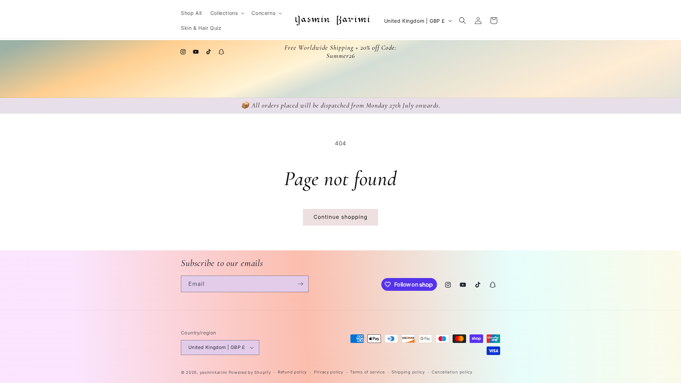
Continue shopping (340, 216)
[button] (227, 13)
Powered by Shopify (250, 372)
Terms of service (367, 372)
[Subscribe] (300, 284)
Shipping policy (408, 372)
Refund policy (292, 372)
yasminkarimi (213, 372)
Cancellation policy (452, 372)
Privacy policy (328, 372)
